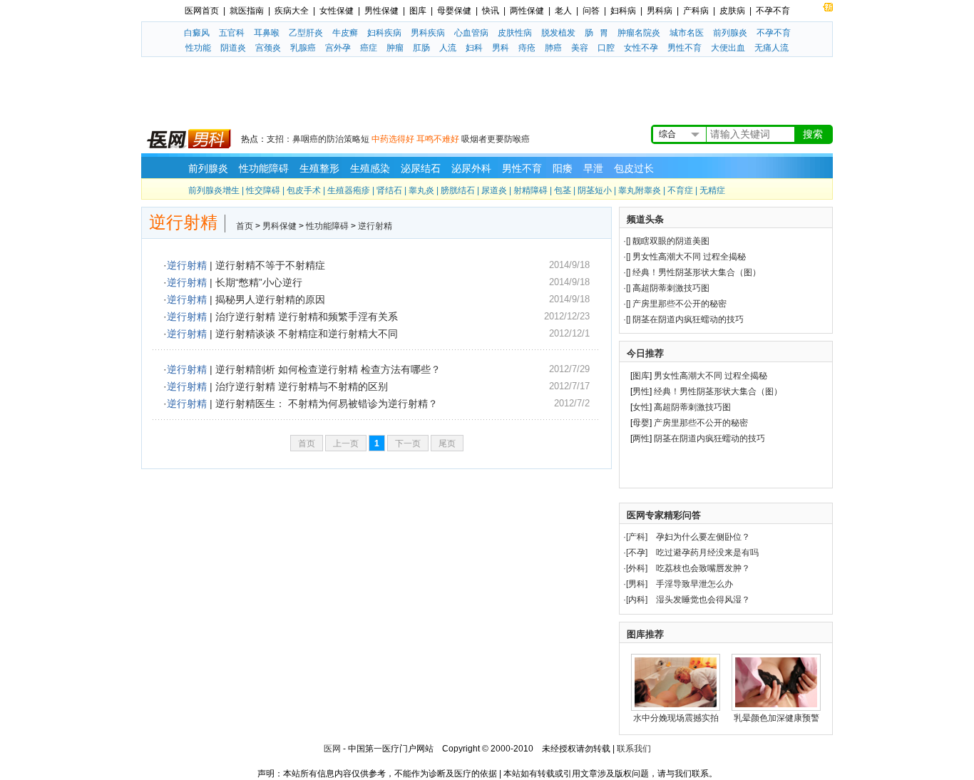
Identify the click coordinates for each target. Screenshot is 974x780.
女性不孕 (641, 48)
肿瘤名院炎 (638, 33)
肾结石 (389, 190)
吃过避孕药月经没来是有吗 (707, 553)
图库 (417, 11)
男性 (641, 391)
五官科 (232, 33)
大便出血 (728, 48)
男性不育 (684, 48)
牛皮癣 (345, 33)
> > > (314, 226)
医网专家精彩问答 (664, 515)
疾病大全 (292, 11)
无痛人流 (771, 48)
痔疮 (526, 48)
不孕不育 (773, 11)
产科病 (696, 11)
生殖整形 (319, 168)
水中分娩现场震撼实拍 (676, 718)
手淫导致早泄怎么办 (694, 584)
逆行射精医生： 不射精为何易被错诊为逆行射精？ (326, 403)
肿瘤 (395, 48)
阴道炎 (233, 48)
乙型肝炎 (306, 33)
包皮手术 (304, 190)
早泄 (593, 168)
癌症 (368, 48)
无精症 (712, 190)
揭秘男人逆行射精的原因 (270, 299)
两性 (641, 438)
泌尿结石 (421, 168)
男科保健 (279, 226)
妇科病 (623, 11)
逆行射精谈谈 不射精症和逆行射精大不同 (306, 333)
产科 (636, 537)
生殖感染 (370, 168)
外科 (636, 568)
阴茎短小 (595, 190)
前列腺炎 (730, 33)
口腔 (606, 48)
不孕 (636, 553)
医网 (332, 749)
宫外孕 (338, 48)
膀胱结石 (458, 190)
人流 (447, 48)
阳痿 (563, 168)
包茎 (562, 190)
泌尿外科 (471, 168)
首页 (244, 226)
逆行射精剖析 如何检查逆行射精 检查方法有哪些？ (328, 369)
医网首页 (202, 11)
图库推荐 (645, 634)
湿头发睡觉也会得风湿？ (703, 600)
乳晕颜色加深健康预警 (776, 718)
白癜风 (197, 33)
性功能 (198, 48)
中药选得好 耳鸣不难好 (415, 139)
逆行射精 (375, 226)
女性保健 (336, 11)
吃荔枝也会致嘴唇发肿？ (703, 568)
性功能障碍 (264, 168)
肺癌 (553, 48)
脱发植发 (558, 33)
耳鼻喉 (267, 33)
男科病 (659, 11)
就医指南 (247, 11)
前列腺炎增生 (214, 190)
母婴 (641, 423)
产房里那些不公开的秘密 (679, 304)
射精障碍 (530, 190)
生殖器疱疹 (348, 190)
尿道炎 (494, 190)
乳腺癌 (303, 48)
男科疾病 (428, 33)
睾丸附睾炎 (639, 190)
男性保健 (381, 11)
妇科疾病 (384, 33)
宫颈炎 (268, 48)
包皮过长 (634, 168)
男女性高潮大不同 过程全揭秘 (689, 257)
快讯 (490, 11)
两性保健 (527, 11)
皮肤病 (732, 11)
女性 (641, 407)
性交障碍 (263, 190)
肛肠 (421, 48)
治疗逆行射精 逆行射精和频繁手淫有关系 (306, 316)
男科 (500, 48)
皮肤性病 (515, 33)
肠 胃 (596, 33)
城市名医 (687, 33)
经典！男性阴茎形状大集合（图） (696, 272)
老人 (563, 11)
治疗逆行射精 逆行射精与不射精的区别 (301, 386)
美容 (579, 48)
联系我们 (634, 749)
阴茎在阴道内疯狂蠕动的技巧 (688, 319)
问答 (591, 11)
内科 (636, 600)
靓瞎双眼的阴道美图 (670, 241)
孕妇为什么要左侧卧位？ (703, 537)
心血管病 (471, 33)
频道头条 (645, 219)
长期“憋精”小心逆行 (258, 282)
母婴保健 (454, 11)
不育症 (680, 190)
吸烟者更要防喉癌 (495, 139)
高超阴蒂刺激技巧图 (670, 288)
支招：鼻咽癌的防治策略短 (318, 139)
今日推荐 (645, 353)
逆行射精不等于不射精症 (270, 265)
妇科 (474, 48)
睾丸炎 (421, 190)
